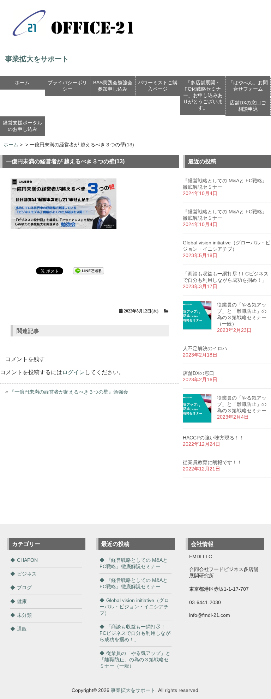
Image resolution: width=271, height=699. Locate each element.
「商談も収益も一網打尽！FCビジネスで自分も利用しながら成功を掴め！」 (135, 633)
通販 (22, 629)
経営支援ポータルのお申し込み (22, 126)
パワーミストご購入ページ (157, 86)
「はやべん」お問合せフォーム (248, 86)
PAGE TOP (259, 671)
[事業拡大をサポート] (75, 39)
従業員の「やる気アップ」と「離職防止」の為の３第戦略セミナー (241, 404)
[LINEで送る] (88, 270)
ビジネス (27, 574)
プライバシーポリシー (67, 86)
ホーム (22, 82)
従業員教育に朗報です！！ (212, 462)
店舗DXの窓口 (198, 373)
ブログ (24, 587)
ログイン (73, 372)
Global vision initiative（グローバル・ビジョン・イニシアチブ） (134, 606)
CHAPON (27, 560)
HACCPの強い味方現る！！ (213, 437)
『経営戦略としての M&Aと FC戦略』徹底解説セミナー (134, 563)
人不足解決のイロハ (205, 348)
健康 (22, 601)
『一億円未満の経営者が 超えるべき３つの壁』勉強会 (69, 392)
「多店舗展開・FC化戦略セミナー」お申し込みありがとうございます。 (203, 95)
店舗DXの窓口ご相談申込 (248, 106)
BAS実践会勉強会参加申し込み (112, 86)
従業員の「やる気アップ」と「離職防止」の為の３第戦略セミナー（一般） (135, 659)
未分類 (24, 615)
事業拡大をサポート (133, 690)
